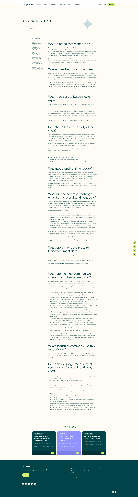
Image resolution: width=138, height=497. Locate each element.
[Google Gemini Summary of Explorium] (29, 484)
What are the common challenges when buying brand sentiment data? (37, 54)
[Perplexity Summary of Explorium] (26, 484)
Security (47, 491)
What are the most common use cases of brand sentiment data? (37, 62)
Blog (85, 468)
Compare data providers (109, 466)
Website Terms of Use (34, 491)
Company (77, 4)
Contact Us (98, 472)
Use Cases (53, 4)
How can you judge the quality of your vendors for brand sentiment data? (37, 68)
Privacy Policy (42, 491)
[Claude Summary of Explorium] (32, 484)
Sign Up (111, 4)
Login (104, 4)
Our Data (73, 470)
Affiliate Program (75, 477)
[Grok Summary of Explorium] (35, 484)
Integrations (62, 4)
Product (38, 4)
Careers (97, 470)
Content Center (87, 470)
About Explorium (99, 468)
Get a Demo (98, 4)
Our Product (73, 468)
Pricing (69, 4)
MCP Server (73, 472)
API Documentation (75, 474)
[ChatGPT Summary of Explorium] (23, 484)
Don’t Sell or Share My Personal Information (59, 491)
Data (45, 4)
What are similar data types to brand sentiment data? (37, 58)
